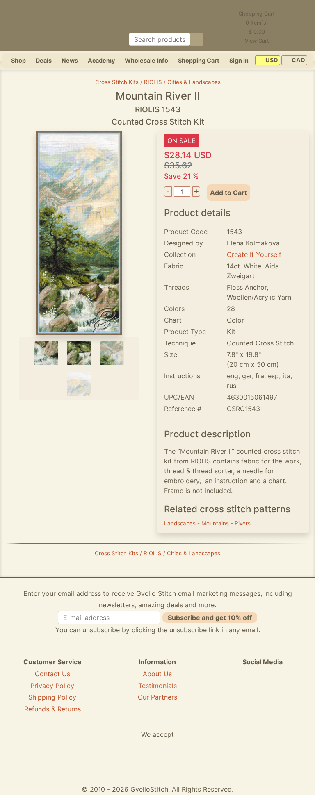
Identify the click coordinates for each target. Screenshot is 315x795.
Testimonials (157, 685)
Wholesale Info (146, 60)
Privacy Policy (52, 685)
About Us (157, 674)
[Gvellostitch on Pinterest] (262, 692)
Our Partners (157, 697)
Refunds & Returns (52, 709)
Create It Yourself (254, 254)
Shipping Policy (52, 697)
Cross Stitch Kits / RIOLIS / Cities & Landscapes (158, 82)
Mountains (216, 523)
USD (271, 60)
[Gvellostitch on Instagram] (291, 692)
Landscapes (180, 523)
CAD (297, 60)
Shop (18, 60)
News (70, 60)
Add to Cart (228, 193)
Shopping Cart (198, 60)
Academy (101, 60)
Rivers (243, 523)
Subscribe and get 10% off (210, 617)
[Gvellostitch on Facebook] (234, 692)
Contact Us (52, 674)
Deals (44, 60)
